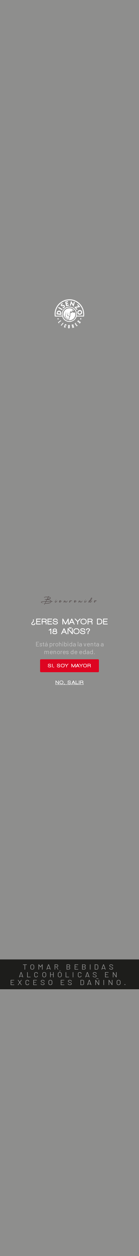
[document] (69, 628)
